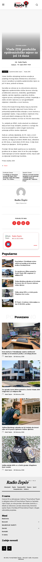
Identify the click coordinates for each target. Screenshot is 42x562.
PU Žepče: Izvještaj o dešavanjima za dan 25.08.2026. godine (27, 303)
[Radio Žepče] (21, 192)
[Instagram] (9, 548)
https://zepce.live (21, 203)
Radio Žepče (22, 62)
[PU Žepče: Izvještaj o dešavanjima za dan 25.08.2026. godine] (7, 303)
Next (5, 166)
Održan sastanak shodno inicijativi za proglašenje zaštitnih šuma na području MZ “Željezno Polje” (31, 178)
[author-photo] (3, 356)
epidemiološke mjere (15, 71)
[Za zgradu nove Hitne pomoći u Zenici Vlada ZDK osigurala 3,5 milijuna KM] (7, 273)
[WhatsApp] (23, 223)
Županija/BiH (21, 45)
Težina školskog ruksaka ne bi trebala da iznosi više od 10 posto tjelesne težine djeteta (27, 283)
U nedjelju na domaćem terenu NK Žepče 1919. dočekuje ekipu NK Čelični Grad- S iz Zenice (11, 177)
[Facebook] (14, 223)
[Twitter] (19, 223)
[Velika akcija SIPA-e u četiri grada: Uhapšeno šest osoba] (7, 293)
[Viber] (28, 223)
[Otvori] (8, 244)
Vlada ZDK (27, 71)
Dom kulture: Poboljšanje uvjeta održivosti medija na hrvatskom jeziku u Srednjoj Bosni (25, 263)
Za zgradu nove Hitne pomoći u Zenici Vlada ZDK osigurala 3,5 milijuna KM (25, 273)
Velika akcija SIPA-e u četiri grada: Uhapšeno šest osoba (26, 293)
